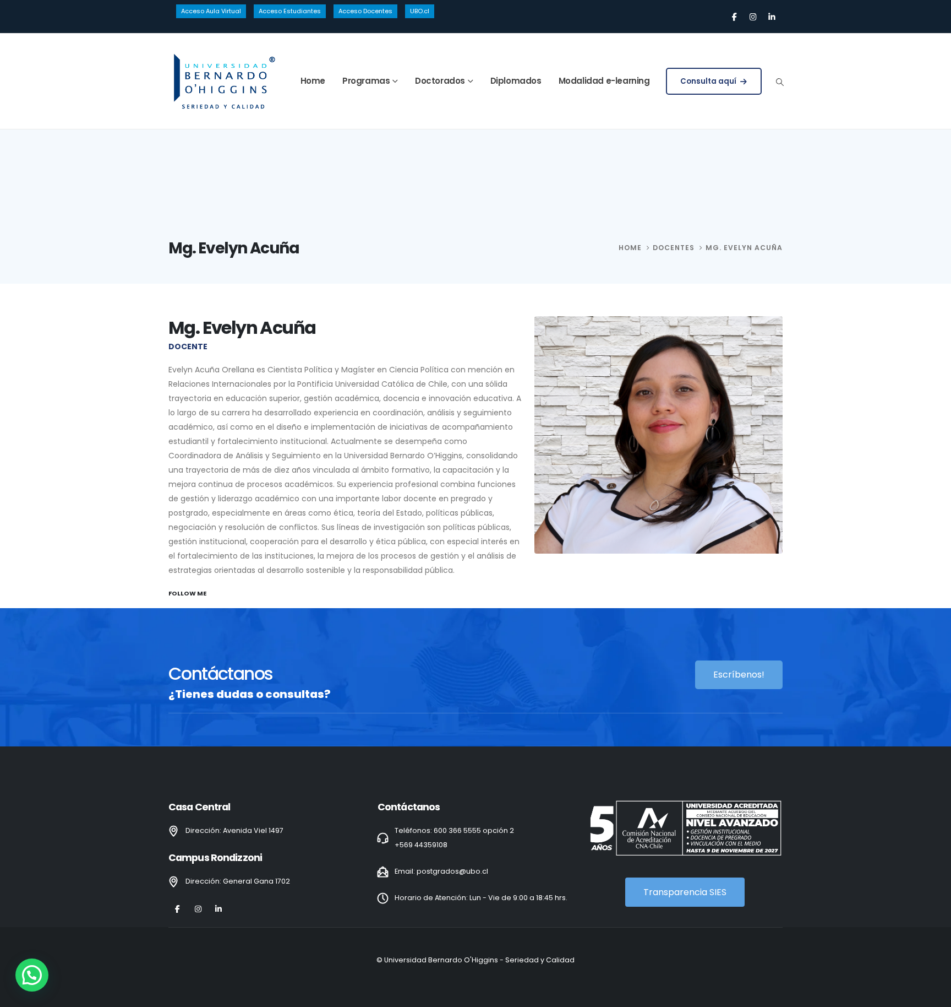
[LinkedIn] (771, 16)
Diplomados (516, 80)
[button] (779, 82)
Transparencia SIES (684, 892)
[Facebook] (734, 16)
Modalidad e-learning (604, 80)
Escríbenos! (738, 674)
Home (312, 80)
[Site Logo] (223, 81)
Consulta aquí (709, 81)
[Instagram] (753, 16)
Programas (366, 80)
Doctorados (440, 80)
